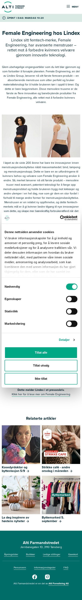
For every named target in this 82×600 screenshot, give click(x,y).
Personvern (20, 567)
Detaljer (64, 339)
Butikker (30, 554)
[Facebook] (34, 578)
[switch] (71, 299)
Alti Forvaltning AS (59, 583)
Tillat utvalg (41, 365)
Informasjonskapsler (45, 567)
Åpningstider (11, 554)
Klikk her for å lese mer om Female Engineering (41, 394)
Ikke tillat (41, 378)
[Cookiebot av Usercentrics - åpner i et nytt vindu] (60, 218)
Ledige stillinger (51, 554)
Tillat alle (41, 352)
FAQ (65, 567)
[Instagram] (47, 578)
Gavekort (73, 554)
